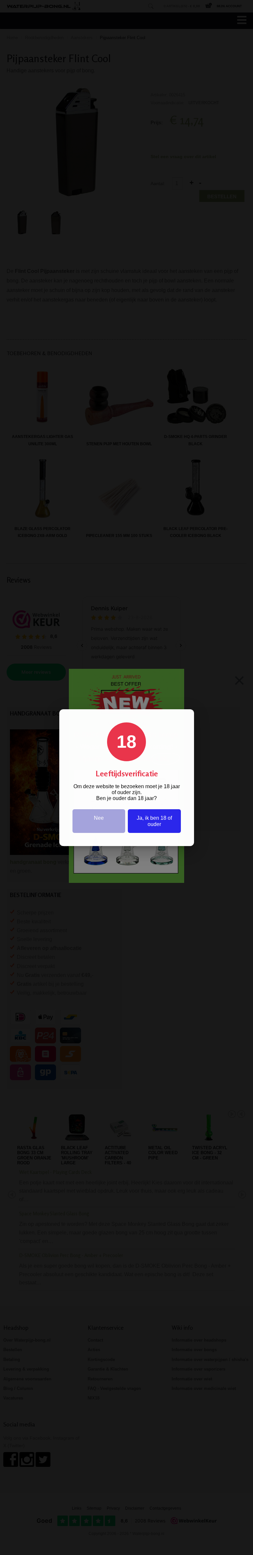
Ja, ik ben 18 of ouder (154, 821)
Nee (99, 818)
